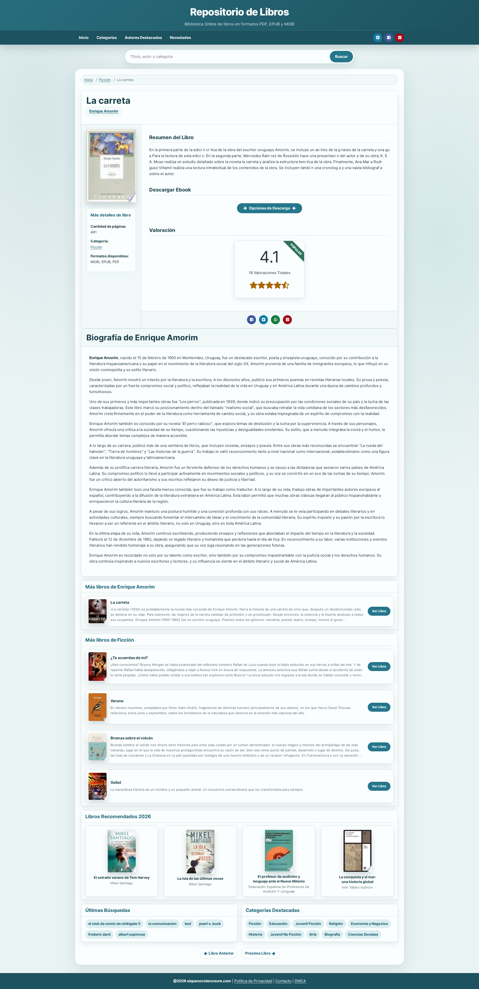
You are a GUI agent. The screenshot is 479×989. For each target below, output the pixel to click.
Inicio (84, 37)
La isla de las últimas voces (200, 878)
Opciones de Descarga (269, 208)
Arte (313, 934)
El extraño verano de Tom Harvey (122, 877)
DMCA (300, 981)
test (188, 923)
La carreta (120, 602)
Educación (278, 923)
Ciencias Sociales (363, 934)
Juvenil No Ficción (285, 934)
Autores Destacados (143, 37)
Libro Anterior (221, 953)
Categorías (107, 37)
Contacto (283, 981)
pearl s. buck (210, 923)
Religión (336, 923)
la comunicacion (162, 923)
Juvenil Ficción (308, 923)
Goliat (116, 782)
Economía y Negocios (369, 923)
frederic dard (99, 934)
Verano (117, 700)
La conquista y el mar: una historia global (357, 879)
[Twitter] (377, 37)
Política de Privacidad (253, 981)
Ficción (105, 80)
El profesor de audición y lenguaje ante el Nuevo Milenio (279, 878)
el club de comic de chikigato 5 (114, 923)
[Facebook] (388, 37)
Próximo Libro (258, 953)
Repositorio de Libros (239, 12)
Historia (255, 934)
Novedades (180, 37)
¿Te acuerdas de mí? (129, 657)
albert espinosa (132, 934)
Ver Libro (379, 611)
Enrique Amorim (103, 111)
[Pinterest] (399, 37)
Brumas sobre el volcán (132, 738)
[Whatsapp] (275, 319)
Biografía (332, 934)
